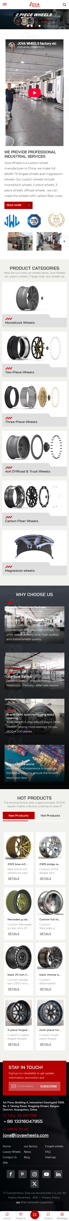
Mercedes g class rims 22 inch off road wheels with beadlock (20, 919)
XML (5, 1162)
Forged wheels (54, 1146)
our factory (30, 1146)
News (27, 1151)
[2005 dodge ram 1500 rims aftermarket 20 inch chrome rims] (50, 847)
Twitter (34, 1184)
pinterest (22, 1174)
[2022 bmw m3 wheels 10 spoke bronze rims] (18, 847)
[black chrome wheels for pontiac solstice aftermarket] (50, 957)
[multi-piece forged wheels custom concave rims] (50, 1013)
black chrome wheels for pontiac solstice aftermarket (51, 974)
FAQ (48, 1151)
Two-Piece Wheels (19, 372)
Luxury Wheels (12, 1151)
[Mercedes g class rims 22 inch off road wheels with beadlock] (18, 902)
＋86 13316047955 (23, 1121)
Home (7, 1146)
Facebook (11, 1174)
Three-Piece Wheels (21, 422)
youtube (46, 1174)
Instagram (34, 1174)
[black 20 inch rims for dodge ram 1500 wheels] (18, 957)
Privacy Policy (51, 1197)
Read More (14, 205)
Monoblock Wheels (20, 322)
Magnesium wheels (20, 570)
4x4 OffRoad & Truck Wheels (27, 471)
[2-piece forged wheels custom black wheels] (18, 1013)
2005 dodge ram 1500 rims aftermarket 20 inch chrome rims (51, 864)
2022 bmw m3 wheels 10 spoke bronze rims (20, 864)
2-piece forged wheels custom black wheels (20, 1030)
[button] (28, 26)
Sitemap (50, 1157)
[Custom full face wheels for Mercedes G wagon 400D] (50, 902)
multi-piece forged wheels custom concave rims (51, 1030)
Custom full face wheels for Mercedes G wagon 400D (51, 919)
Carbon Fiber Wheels (21, 521)
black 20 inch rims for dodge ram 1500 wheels (20, 974)
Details (13, 878)
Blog (27, 1157)
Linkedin (58, 1174)
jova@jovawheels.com (26, 1135)
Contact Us (10, 1157)
